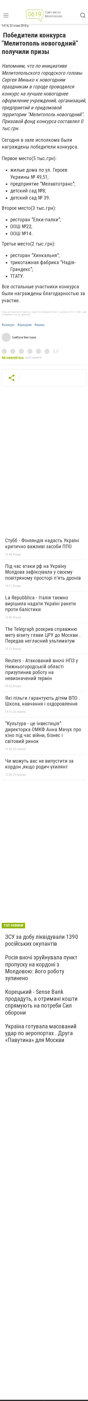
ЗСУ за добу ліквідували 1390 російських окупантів (41, 940)
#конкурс (8, 325)
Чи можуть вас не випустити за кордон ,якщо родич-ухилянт (39, 764)
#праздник (24, 325)
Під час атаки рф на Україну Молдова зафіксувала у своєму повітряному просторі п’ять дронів (43, 572)
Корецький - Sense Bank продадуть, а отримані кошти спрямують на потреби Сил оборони (41, 1002)
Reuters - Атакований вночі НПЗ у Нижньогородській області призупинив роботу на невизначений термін (41, 669)
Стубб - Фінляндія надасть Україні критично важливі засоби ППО (42, 543)
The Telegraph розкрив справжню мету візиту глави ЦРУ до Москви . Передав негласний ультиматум (43, 635)
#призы (39, 325)
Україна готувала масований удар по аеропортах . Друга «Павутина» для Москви (40, 1033)
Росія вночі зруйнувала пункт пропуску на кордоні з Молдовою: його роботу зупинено (41, 968)
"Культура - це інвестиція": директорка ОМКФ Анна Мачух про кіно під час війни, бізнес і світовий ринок (43, 732)
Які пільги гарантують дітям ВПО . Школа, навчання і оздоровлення (42, 701)
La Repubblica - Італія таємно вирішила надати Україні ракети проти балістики (40, 603)
